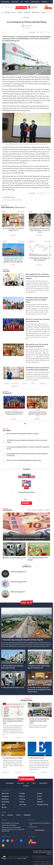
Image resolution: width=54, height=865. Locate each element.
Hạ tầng (30, 211)
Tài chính (20, 12)
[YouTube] (12, 840)
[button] (25, 423)
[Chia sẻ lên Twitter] (41, 32)
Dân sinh (4, 211)
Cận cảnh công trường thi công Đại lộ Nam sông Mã (23, 639)
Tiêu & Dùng (15, 1)
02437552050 (33, 826)
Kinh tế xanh (35, 12)
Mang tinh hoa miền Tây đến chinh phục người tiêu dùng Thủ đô (37, 345)
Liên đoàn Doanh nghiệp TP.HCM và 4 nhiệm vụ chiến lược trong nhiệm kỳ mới (28, 447)
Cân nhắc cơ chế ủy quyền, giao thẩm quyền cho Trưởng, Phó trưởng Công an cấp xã (39, 689)
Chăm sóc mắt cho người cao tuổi (15, 557)
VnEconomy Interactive (37, 757)
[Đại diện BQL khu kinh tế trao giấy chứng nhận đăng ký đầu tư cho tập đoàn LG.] (26, 113)
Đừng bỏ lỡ (7, 393)
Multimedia (7, 510)
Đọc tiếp (6, 271)
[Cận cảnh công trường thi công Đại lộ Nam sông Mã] (26, 622)
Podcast (34, 509)
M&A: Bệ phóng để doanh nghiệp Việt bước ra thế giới (22, 433)
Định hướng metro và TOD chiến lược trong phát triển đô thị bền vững (13, 721)
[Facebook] (3, 840)
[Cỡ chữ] (6, 32)
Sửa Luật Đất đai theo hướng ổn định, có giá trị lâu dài (12, 666)
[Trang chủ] (2, 12)
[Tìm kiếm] (5, 7)
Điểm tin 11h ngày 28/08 (18, 581)
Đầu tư (14, 12)
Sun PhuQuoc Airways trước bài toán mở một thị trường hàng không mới (37, 369)
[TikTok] (16, 840)
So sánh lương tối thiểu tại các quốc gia (37, 558)
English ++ (45, 1)
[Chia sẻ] (49, 32)
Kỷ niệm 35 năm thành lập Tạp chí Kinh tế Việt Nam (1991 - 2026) (39, 721)
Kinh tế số (27, 12)
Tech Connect (35, 1)
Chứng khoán (5, 1)
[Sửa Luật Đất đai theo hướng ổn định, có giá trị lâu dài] (13, 656)
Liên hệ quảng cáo (40, 830)
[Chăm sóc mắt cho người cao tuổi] (13, 678)
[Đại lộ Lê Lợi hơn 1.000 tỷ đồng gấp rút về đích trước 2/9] (40, 656)
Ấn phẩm (26, 469)
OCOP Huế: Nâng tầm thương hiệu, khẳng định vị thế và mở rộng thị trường (37, 300)
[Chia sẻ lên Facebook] (38, 32)
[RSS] (3, 845)
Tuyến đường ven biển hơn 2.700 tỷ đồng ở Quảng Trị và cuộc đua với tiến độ (39, 230)
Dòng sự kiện (26, 700)
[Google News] (32, 32)
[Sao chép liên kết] (47, 32)
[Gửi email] (44, 32)
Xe (21, 1)
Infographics (40, 509)
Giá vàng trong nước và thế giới (12, 757)
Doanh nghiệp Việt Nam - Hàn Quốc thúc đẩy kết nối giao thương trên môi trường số (37, 276)
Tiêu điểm (7, 12)
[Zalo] (21, 840)
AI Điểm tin (26, 566)
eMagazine (47, 509)
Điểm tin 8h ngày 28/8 (18, 591)
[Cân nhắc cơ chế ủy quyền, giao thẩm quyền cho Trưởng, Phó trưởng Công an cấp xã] (40, 678)
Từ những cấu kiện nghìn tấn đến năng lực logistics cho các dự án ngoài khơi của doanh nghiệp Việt (13, 260)
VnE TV (27, 1)
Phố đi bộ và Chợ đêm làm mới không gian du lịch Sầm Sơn (37, 320)
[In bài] (3, 32)
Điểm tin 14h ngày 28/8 (18, 571)
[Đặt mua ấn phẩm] (47, 7)
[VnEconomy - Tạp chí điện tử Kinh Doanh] (26, 778)
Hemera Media (25, 856)
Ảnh (3, 814)
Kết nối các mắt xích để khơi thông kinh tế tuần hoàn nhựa (24, 460)
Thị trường (44, 12)
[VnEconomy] (26, 43)
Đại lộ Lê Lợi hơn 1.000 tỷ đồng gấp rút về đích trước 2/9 (39, 666)
